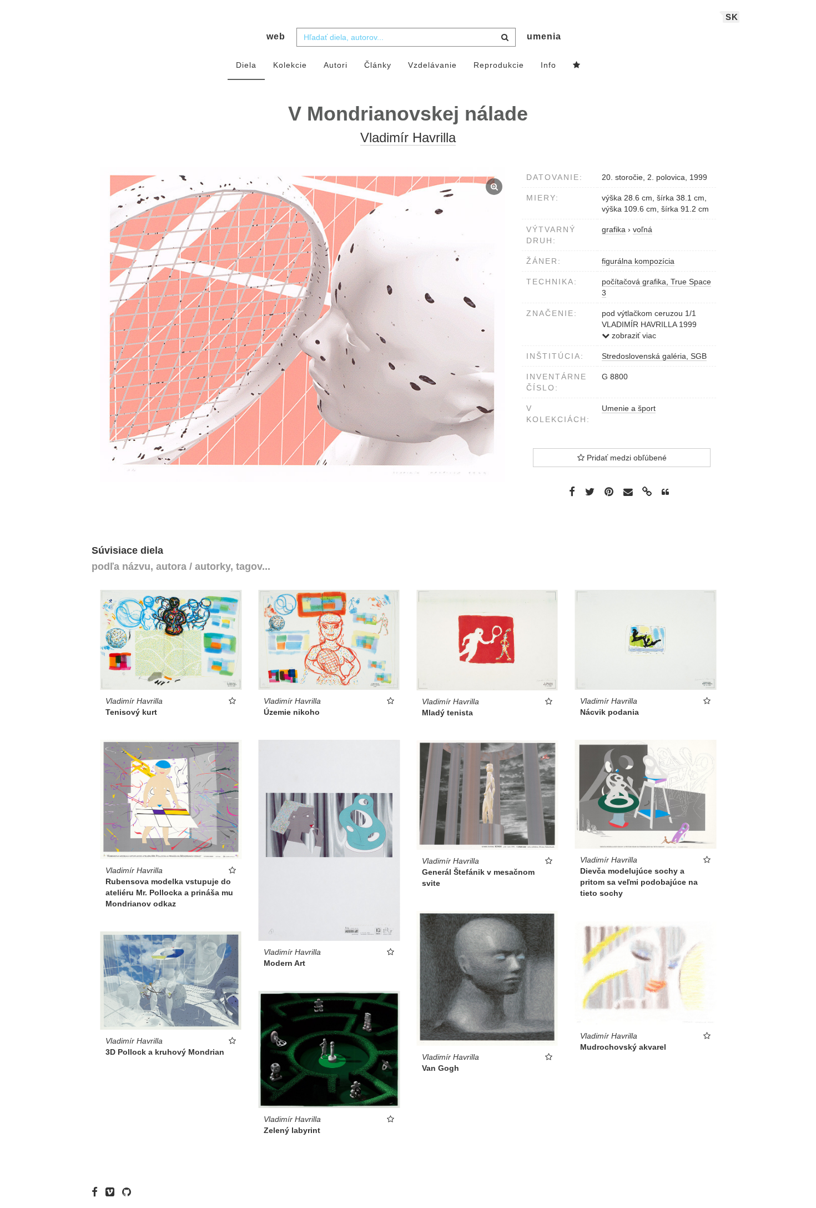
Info (548, 65)
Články (377, 65)
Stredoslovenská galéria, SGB (654, 356)
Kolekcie (290, 65)
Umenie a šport (629, 408)
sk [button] (732, 17)
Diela (246, 65)
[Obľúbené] (577, 65)
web (275, 36)
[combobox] (406, 37)
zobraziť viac (633, 335)
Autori (335, 65)
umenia (544, 36)
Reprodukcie (499, 65)
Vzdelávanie (432, 65)
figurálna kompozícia (638, 261)
